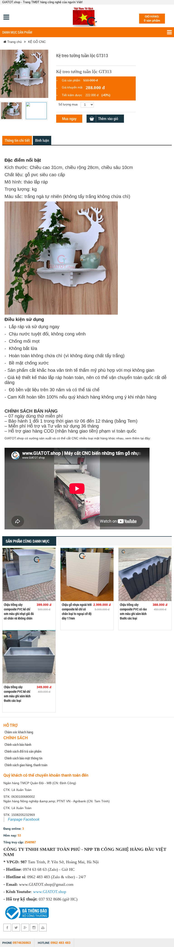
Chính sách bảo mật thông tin (23, 758)
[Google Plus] (25, 927)
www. (38, 891)
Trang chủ (14, 42)
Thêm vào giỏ (108, 118)
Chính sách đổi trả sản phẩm (23, 751)
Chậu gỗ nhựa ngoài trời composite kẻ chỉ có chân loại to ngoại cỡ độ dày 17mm (77, 611)
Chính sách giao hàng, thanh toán (26, 765)
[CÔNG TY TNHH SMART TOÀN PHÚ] (85, 16)
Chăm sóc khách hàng (19, 732)
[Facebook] (7, 927)
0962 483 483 (60, 943)
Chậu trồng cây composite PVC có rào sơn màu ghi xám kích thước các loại (133, 611)
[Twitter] (16, 927)
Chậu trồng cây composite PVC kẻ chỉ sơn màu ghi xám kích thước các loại (17, 694)
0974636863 (22, 943)
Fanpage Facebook (23, 819)
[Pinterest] (34, 927)
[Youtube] (43, 927)
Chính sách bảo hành (18, 744)
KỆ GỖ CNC (37, 42)
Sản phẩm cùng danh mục (27, 541)
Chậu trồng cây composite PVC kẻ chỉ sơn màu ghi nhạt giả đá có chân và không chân (19, 611)
